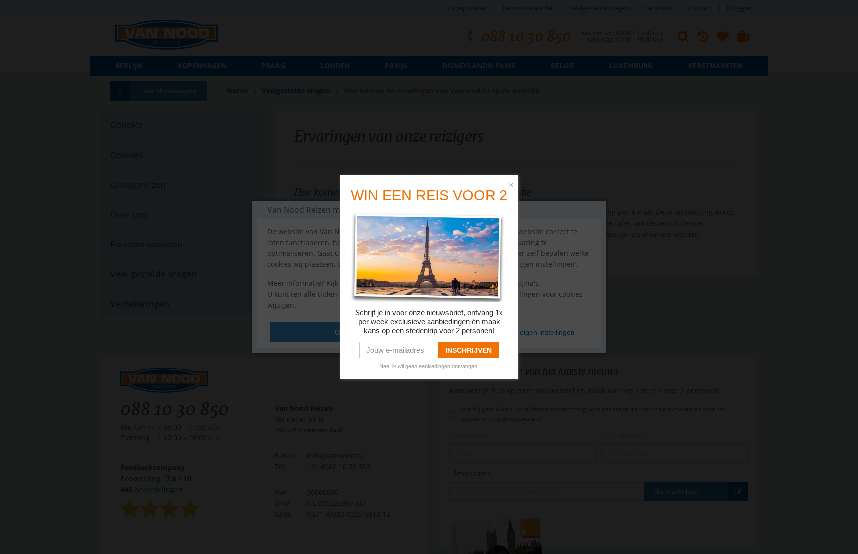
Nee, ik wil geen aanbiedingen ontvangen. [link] (429, 366)
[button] (513, 182)
